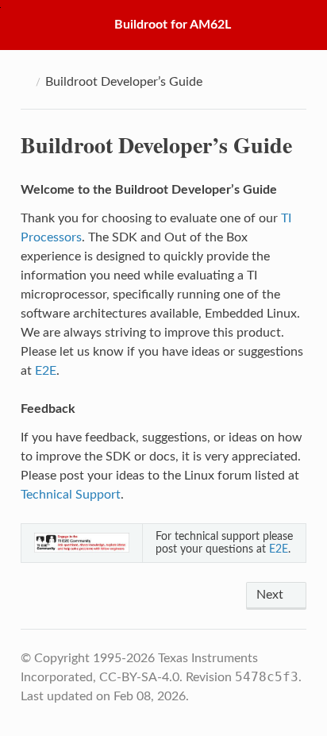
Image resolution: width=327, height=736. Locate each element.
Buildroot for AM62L (172, 24)
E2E (45, 370)
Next (271, 594)
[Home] (25, 81)
